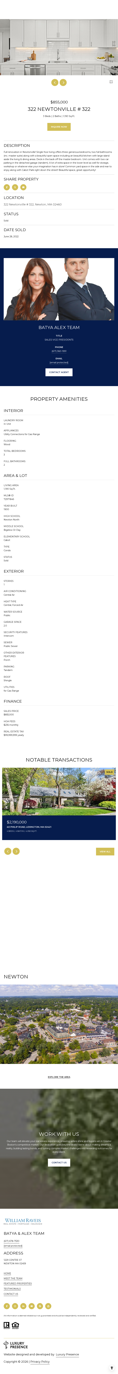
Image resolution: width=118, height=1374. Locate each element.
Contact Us (11, 1294)
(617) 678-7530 (11, 1241)
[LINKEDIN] (23, 1306)
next (63, 82)
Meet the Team (13, 1278)
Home (7, 1273)
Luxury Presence (67, 1354)
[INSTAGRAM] (15, 1306)
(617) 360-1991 (59, 351)
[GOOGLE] (40, 1306)
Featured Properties (18, 1283)
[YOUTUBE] (32, 1306)
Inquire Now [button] (59, 126)
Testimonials (12, 1288)
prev (54, 82)
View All (105, 851)
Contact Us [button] (59, 1162)
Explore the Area (59, 1077)
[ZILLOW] (48, 1306)
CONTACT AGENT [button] (59, 372)
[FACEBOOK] (7, 1306)
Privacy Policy (40, 1361)
